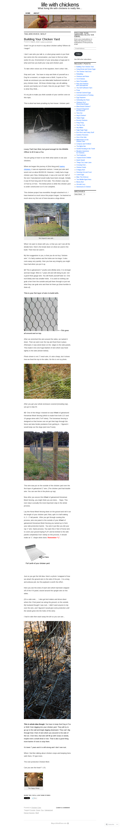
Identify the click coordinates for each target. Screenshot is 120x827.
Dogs (38, 810)
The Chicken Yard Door (84, 71)
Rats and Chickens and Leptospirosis (82, 84)
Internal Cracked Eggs (83, 92)
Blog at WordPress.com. (59, 823)
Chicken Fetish (81, 167)
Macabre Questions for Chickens (82, 152)
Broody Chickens (81, 120)
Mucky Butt (80, 182)
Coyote (32, 810)
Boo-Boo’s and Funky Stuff (85, 132)
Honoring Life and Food (84, 172)
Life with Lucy (80, 184)
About (36, 13)
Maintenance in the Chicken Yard (82, 140)
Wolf (37, 813)
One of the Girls (81, 137)
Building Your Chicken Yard (42, 39)
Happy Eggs (80, 118)
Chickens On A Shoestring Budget (82, 103)
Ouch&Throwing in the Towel (85, 148)
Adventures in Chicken (83, 187)
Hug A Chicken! (81, 115)
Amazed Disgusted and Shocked (82, 109)
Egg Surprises (81, 97)
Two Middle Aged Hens (83, 179)
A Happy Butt (80, 170)
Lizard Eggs (80, 174)
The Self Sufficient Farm (84, 88)
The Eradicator (81, 155)
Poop (78, 90)
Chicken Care (36, 808)
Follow (78, 54)
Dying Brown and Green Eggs (86, 69)
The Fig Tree (80, 125)
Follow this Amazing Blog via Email (84, 35)
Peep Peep (80, 123)
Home (28, 13)
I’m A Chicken (80, 79)
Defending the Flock (83, 100)
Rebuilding (79, 74)
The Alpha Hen (81, 146)
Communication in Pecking (84, 95)
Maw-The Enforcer (82, 177)
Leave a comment (46, 42)
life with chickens (60, 5)
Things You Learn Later (84, 162)
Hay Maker (79, 127)
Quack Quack (80, 160)
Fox (42, 810)
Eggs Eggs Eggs (81, 130)
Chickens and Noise (82, 76)
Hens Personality (81, 81)
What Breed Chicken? (83, 106)
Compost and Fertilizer (83, 144)
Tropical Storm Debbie (83, 157)
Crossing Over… (81, 165)
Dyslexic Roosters (82, 135)
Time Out (79, 113)
